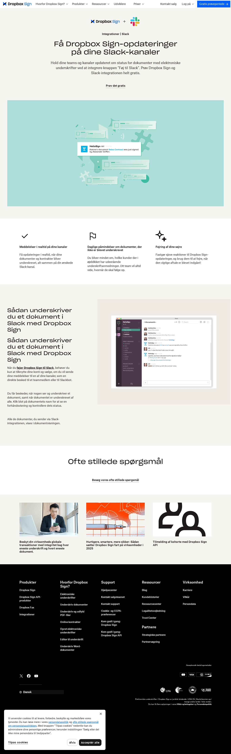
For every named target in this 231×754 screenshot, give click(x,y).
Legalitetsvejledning (153, 611)
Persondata (189, 604)
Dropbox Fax (26, 608)
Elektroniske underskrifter (67, 596)
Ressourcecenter (151, 604)
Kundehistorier (150, 597)
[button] (52, 4)
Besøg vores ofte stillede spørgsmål (115, 480)
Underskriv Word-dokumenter (70, 648)
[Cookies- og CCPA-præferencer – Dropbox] (55, 730)
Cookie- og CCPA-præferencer (111, 613)
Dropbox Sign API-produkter (30, 599)
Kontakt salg (168, 4)
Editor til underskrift (71, 639)
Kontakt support (110, 604)
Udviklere (120, 4)
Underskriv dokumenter (74, 605)
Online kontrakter (70, 622)
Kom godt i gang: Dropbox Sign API (111, 634)
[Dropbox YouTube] (36, 675)
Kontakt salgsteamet (113, 597)
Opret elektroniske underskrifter (71, 631)
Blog (144, 590)
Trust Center (149, 618)
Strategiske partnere (154, 635)
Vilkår (186, 597)
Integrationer (110, 34)
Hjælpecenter (109, 590)
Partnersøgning (151, 642)
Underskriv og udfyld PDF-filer (72, 613)
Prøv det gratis (115, 85)
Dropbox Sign (27, 590)
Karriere (187, 590)
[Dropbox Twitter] (21, 675)
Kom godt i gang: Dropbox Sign (111, 623)
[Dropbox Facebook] (29, 675)
